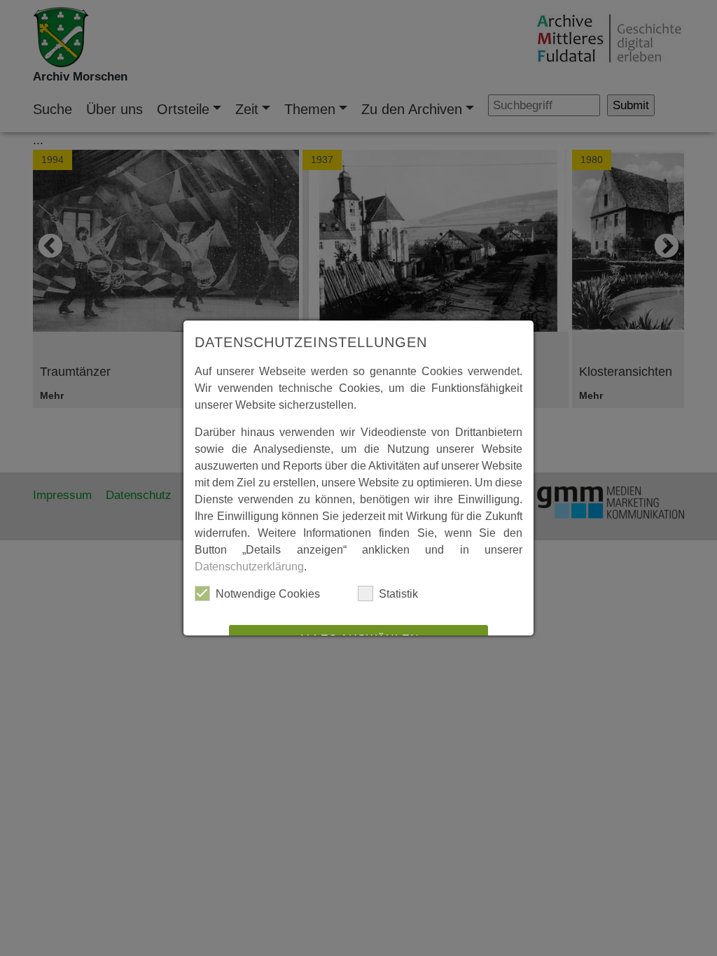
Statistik (398, 594)
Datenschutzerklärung (249, 566)
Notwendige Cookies (268, 594)
